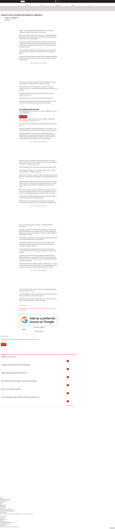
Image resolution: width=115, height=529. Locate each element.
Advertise (2, 521)
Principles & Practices (5, 499)
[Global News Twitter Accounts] (27, 487)
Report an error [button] (39, 331)
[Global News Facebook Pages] (9, 487)
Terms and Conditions (24, 120)
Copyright (2, 518)
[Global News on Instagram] (64, 487)
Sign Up (3, 344)
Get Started (23, 116)
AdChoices (112, 528)
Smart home (3, 508)
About (1, 498)
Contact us (2, 502)
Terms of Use (3, 519)
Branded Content (4, 500)
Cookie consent (3, 512)
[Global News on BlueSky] (64, 496)
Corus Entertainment (4, 524)
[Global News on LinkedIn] (9, 496)
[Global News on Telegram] (45, 496)
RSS (1, 503)
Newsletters (2, 505)
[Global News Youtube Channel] (45, 487)
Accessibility (3, 525)
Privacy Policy (35, 120)
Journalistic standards (39, 327)
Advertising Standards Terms (6, 522)
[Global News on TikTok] (27, 496)
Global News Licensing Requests (7, 511)
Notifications (3, 506)
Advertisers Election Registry (6, 509)
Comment (24, 329)
